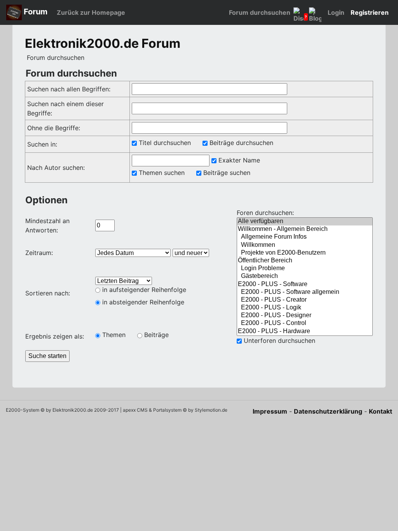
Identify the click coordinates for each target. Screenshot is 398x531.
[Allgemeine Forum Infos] (304, 237)
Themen (113, 335)
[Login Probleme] (304, 268)
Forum (34, 11)
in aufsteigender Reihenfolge (143, 289)
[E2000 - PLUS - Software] (304, 284)
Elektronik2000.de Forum (102, 43)
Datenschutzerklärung (328, 411)
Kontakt (380, 411)
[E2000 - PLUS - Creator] (304, 300)
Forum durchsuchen (259, 12)
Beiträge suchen (225, 172)
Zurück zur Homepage (91, 12)
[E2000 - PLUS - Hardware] (304, 331)
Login (336, 12)
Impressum (270, 411)
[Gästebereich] (304, 276)
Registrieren (370, 12)
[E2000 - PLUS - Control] (304, 323)
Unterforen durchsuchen (278, 340)
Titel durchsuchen (164, 143)
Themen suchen (161, 172)
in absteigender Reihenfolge (142, 302)
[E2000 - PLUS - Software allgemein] (304, 292)
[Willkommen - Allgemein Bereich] (304, 229)
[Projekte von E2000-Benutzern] (304, 253)
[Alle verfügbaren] (304, 221)
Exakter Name (238, 160)
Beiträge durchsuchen (240, 143)
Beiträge (155, 335)
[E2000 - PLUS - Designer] (304, 316)
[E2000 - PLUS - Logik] (304, 308)
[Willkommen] (304, 245)
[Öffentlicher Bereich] (304, 261)
